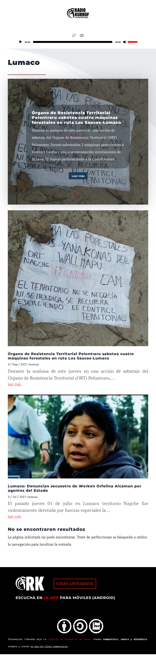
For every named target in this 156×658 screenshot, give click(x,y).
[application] (78, 42)
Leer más (78, 175)
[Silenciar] (125, 42)
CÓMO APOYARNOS (74, 583)
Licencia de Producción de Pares (69, 639)
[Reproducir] (20, 42)
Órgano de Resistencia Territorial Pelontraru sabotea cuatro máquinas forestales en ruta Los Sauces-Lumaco (76, 117)
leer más (14, 384)
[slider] (133, 41)
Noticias (34, 364)
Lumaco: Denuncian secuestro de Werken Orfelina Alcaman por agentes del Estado (74, 488)
